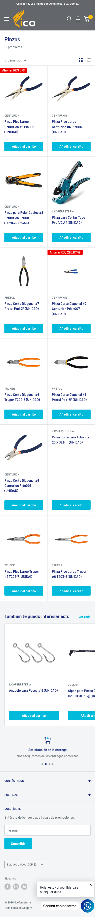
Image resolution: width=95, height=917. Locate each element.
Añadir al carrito (24, 146)
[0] (87, 19)
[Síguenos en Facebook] (7, 886)
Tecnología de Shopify (18, 907)
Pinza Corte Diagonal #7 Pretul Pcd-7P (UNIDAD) (21, 306)
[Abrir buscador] (69, 18)
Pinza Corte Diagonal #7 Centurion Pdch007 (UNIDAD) (69, 308)
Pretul (9, 297)
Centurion (11, 115)
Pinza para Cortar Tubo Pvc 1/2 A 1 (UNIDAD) (68, 219)
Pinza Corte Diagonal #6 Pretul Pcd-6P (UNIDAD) (69, 397)
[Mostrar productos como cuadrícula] (81, 60)
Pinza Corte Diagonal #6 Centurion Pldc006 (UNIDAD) (21, 485)
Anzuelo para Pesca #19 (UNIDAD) (33, 690)
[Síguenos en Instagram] (16, 886)
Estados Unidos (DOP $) (21, 864)
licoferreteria (63, 211)
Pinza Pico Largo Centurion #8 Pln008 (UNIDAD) (19, 126)
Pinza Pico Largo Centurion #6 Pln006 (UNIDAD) (67, 126)
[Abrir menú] (6, 19)
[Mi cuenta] (78, 18)
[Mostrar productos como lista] (89, 60)
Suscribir (18, 843)
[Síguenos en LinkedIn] (24, 886)
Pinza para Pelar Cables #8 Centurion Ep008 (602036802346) (23, 217)
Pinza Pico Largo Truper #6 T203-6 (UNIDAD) (69, 573)
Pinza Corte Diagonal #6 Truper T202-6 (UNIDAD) (22, 397)
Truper (9, 388)
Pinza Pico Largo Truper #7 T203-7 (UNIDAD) (21, 573)
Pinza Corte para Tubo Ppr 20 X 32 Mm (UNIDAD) (70, 439)
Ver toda (84, 617)
